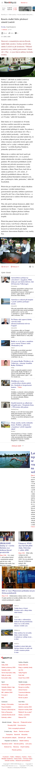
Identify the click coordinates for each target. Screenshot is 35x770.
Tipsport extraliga (6, 690)
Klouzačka (24, 734)
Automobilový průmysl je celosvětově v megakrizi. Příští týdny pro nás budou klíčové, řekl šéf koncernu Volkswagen (22, 280)
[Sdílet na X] (33, 267)
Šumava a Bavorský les (8, 709)
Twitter (12, 757)
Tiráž (29, 757)
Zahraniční (14, 306)
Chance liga (4, 684)
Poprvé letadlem (6, 707)
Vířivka (29, 737)
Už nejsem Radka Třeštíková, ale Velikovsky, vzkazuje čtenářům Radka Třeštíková (22, 363)
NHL (2, 697)
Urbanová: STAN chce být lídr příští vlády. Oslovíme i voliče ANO (25, 546)
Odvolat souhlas (9, 760)
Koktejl (13, 389)
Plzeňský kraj (14, 409)
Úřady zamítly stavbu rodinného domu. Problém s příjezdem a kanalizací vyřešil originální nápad (22, 426)
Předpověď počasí (26, 722)
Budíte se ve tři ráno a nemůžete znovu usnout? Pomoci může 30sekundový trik (22, 343)
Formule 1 (4, 695)
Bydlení (13, 431)
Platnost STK (22, 717)
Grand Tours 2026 (23, 678)
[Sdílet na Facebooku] (30, 267)
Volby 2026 (4, 665)
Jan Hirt (20, 670)
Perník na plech (23, 697)
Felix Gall (21, 675)
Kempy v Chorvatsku (7, 704)
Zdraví (12, 348)
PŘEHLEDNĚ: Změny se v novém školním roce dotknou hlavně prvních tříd (7, 548)
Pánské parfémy (17, 750)
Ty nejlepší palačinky (24, 684)
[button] (17, 67)
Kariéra (24, 757)
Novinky (3, 27)
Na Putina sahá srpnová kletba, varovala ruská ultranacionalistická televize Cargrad (21, 322)
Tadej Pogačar (22, 672)
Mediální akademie (7, 758)
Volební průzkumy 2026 (8, 667)
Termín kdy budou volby (8, 672)
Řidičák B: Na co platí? (25, 712)
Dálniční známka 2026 (25, 707)
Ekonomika (14, 286)
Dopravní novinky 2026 (25, 709)
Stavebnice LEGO (7, 743)
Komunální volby (6, 678)
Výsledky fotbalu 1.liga (8, 687)
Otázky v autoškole (24, 714)
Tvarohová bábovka (24, 692)
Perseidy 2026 (12, 725)
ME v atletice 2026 (6, 692)
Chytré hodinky (24, 747)
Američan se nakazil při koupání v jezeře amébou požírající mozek (22, 301)
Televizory (16, 747)
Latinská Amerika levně (8, 714)
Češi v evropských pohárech (16, 728)
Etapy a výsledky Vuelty (25, 667)
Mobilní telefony (24, 740)
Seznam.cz (24, 2)
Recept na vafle (23, 695)
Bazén (15, 731)
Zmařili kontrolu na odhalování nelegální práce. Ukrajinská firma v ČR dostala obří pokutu (22, 405)
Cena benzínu (22, 725)
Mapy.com (16, 722)
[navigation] (2, 2)
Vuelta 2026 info (23, 665)
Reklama (18, 757)
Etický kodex (18, 758)
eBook (5, 33)
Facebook (6, 757)
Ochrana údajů (27, 758)
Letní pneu (28, 743)
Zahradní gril (22, 737)
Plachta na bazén (24, 731)
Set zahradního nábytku (9, 737)
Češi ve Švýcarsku (6, 712)
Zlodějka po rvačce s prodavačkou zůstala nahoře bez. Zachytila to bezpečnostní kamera (21, 384)
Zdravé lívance (22, 690)
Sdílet (12, 33)
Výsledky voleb (5, 670)
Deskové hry (8, 747)
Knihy (12, 367)
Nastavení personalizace (23, 760)
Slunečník (17, 734)
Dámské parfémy (19, 743)
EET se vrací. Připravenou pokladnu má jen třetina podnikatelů (18, 591)
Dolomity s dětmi (6, 717)
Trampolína (9, 734)
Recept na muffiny (23, 687)
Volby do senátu (6, 675)
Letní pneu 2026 (23, 704)
